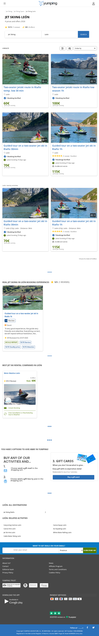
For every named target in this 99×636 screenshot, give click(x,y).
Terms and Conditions (58, 569)
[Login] (93, 3)
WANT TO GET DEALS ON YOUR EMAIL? (49, 546)
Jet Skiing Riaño (9, 512)
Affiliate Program (55, 566)
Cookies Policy (54, 572)
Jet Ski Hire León (9, 532)
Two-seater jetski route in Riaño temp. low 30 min (22, 89)
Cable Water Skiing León (12, 536)
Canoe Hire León (10, 529)
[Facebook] (87, 628)
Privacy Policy (7, 572)
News (51, 563)
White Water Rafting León (62, 532)
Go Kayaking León (59, 529)
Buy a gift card (73, 477)
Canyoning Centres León (12, 525)
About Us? (6, 563)
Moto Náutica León (12, 373)
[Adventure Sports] (48, 3)
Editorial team (8, 569)
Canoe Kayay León (59, 525)
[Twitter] (93, 628)
